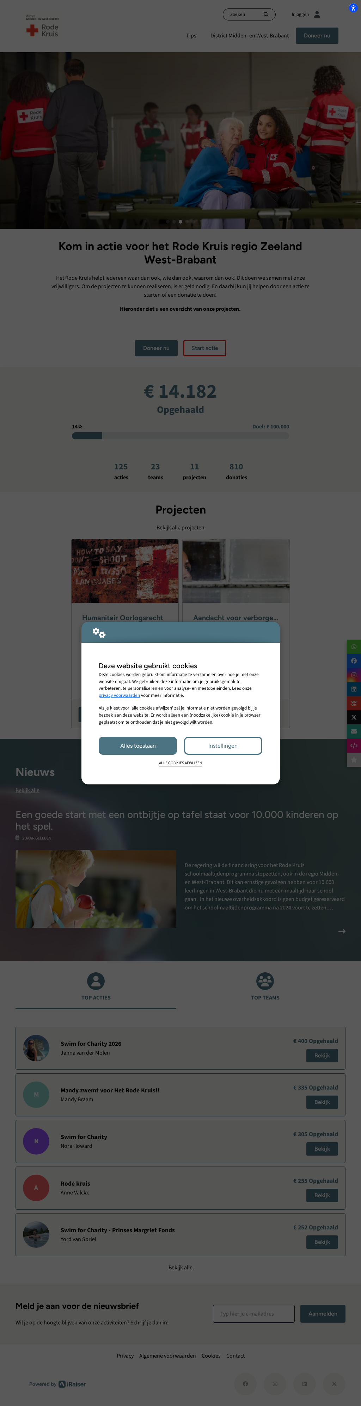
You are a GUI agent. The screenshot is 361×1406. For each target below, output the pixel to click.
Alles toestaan (138, 745)
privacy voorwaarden (119, 695)
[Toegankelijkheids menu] (353, 8)
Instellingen (223, 745)
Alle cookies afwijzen (180, 763)
